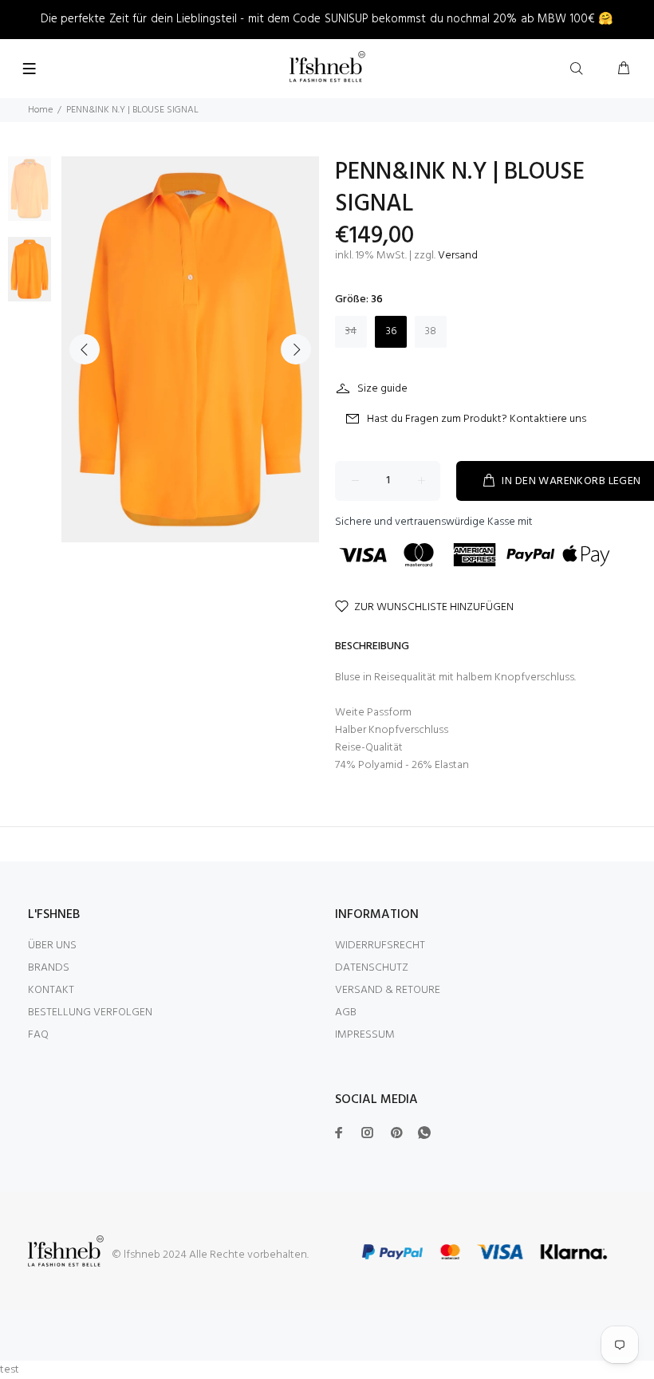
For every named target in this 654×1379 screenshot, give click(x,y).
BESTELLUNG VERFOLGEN (90, 1012)
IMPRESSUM (365, 1035)
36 (391, 331)
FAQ (38, 1035)
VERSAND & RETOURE (387, 990)
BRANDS (48, 968)
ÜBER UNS (52, 945)
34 (351, 331)
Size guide (382, 389)
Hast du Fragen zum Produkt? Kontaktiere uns (476, 419)
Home (40, 110)
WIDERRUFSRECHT (380, 945)
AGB (346, 1012)
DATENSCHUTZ (371, 968)
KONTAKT (51, 990)
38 (430, 331)
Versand (458, 255)
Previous (84, 349)
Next (296, 349)
